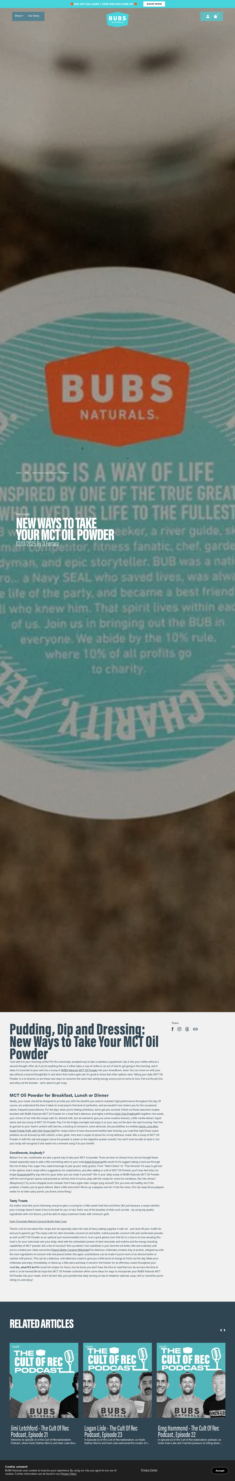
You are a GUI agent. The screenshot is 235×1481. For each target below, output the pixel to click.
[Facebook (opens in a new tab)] (172, 1029)
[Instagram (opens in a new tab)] (179, 1029)
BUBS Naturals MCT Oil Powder (79, 1070)
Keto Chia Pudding (126, 1114)
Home (18, 473)
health (26, 514)
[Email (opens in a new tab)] (187, 1029)
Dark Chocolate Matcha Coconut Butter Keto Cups (38, 1221)
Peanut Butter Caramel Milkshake (70, 1250)
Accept (220, 1470)
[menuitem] (19, 16)
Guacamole (23, 1175)
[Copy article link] (195, 1029)
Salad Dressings (94, 1162)
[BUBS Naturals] (117, 19)
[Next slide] (224, 1330)
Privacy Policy (69, 1474)
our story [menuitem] (33, 16)
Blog (27, 473)
